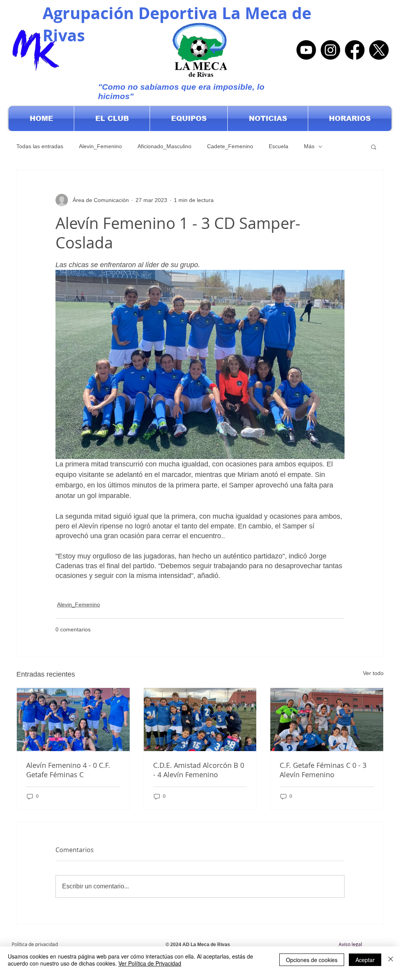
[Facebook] (354, 50)
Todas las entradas (39, 146)
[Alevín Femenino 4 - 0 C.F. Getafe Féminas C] (73, 719)
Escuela (278, 146)
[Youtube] (306, 50)
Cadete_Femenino (230, 146)
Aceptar (365, 960)
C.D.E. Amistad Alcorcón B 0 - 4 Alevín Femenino (198, 769)
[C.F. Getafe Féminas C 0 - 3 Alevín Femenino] (326, 719)
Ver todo (373, 673)
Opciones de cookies (312, 960)
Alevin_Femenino (100, 146)
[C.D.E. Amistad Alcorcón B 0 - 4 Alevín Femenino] (200, 719)
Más (309, 146)
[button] (112, 118)
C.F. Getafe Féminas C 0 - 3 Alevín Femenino (323, 769)
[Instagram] (330, 50)
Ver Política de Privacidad (149, 963)
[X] (379, 50)
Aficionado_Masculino (164, 146)
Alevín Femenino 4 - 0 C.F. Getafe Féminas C (68, 769)
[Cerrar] (390, 960)
